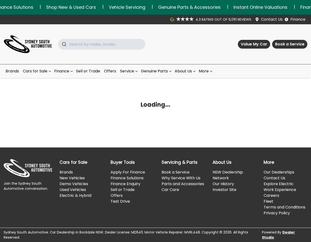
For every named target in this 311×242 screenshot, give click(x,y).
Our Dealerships (279, 172)
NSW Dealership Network (228, 175)
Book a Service (289, 44)
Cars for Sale (35, 71)
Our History (223, 184)
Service (127, 71)
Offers (110, 71)
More (204, 71)
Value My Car (254, 44)
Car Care (170, 189)
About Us (183, 71)
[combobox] (101, 44)
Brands (12, 71)
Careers (271, 195)
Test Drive (120, 201)
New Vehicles (72, 178)
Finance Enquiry (125, 184)
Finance (297, 19)
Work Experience (280, 189)
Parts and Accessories (183, 184)
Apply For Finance (128, 172)
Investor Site (224, 189)
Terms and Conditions (284, 207)
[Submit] (63, 44)
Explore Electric (279, 184)
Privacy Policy (277, 213)
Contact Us (272, 19)
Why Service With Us (181, 178)
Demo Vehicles (74, 184)
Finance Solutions (127, 178)
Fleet (268, 201)
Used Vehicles (73, 189)
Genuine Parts (154, 71)
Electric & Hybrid (75, 195)
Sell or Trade (88, 71)
